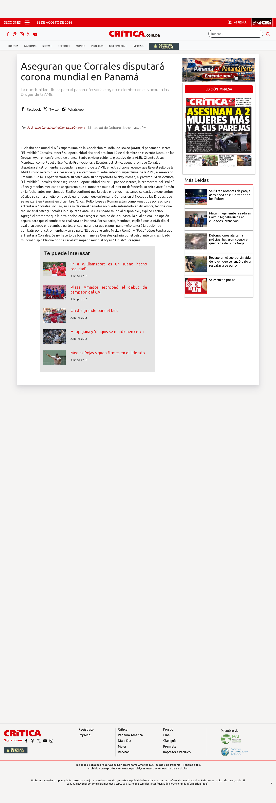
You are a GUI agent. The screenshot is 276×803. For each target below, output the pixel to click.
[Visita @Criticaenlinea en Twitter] (33, 740)
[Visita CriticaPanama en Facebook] (26, 740)
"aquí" (205, 783)
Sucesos (13, 46)
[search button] (268, 34)
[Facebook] (8, 34)
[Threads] (15, 34)
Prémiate (169, 746)
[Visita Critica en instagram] (51, 740)
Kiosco (168, 729)
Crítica (122, 729)
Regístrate (86, 729)
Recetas (124, 752)
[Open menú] (27, 22)
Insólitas (97, 46)
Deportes (64, 46)
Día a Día (124, 741)
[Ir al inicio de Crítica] (136, 33)
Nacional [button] (30, 46)
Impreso (138, 46)
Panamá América (130, 735)
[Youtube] (35, 34)
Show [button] (46, 46)
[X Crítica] (28, 34)
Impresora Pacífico (177, 752)
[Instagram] (22, 34)
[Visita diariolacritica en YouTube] (45, 740)
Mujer (122, 746)
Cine (166, 735)
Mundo (80, 46)
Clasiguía (170, 741)
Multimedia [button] (117, 46)
